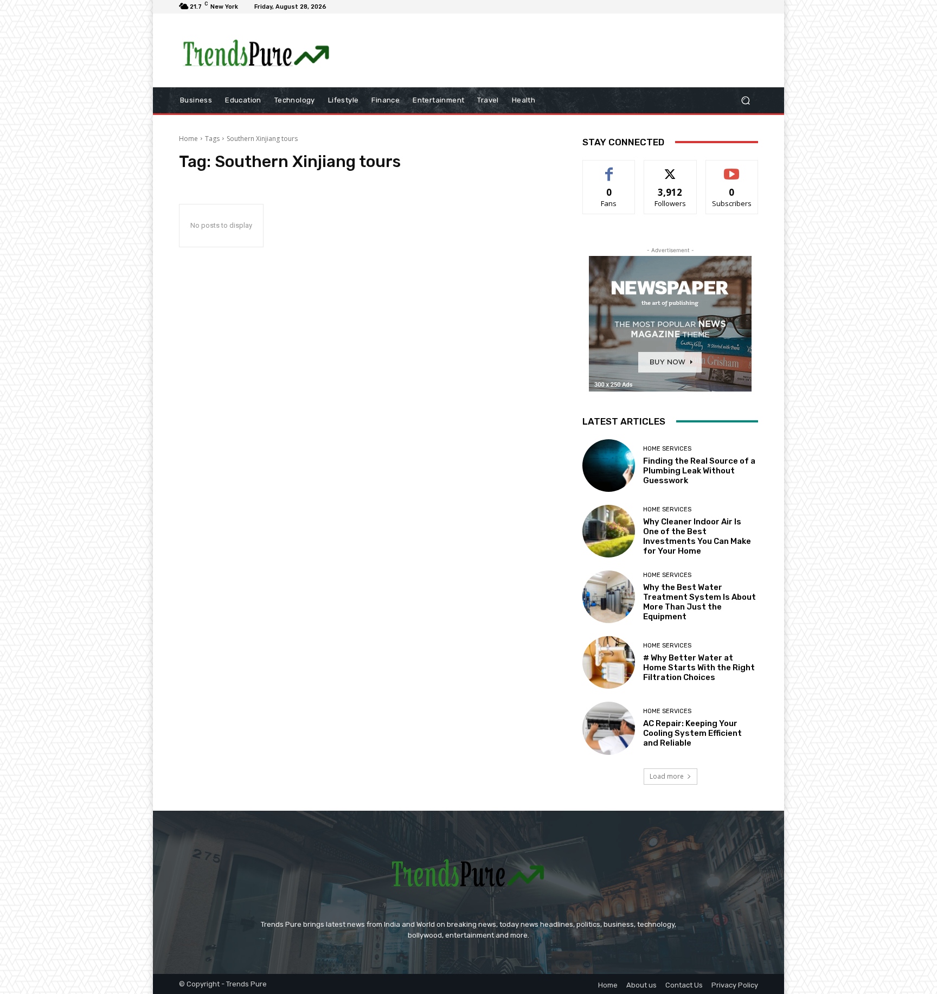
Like (609, 168)
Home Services (667, 449)
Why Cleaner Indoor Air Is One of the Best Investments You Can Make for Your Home (697, 536)
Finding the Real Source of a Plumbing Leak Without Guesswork (699, 470)
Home (188, 138)
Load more (667, 776)
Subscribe (732, 168)
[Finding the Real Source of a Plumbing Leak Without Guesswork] (608, 465)
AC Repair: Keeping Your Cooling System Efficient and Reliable (692, 733)
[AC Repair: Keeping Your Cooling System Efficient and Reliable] (608, 728)
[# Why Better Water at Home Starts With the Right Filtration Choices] (608, 662)
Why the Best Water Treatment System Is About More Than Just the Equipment (699, 601)
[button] (745, 100)
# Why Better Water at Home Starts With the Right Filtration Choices (699, 667)
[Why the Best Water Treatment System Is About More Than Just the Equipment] (608, 596)
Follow (670, 168)
